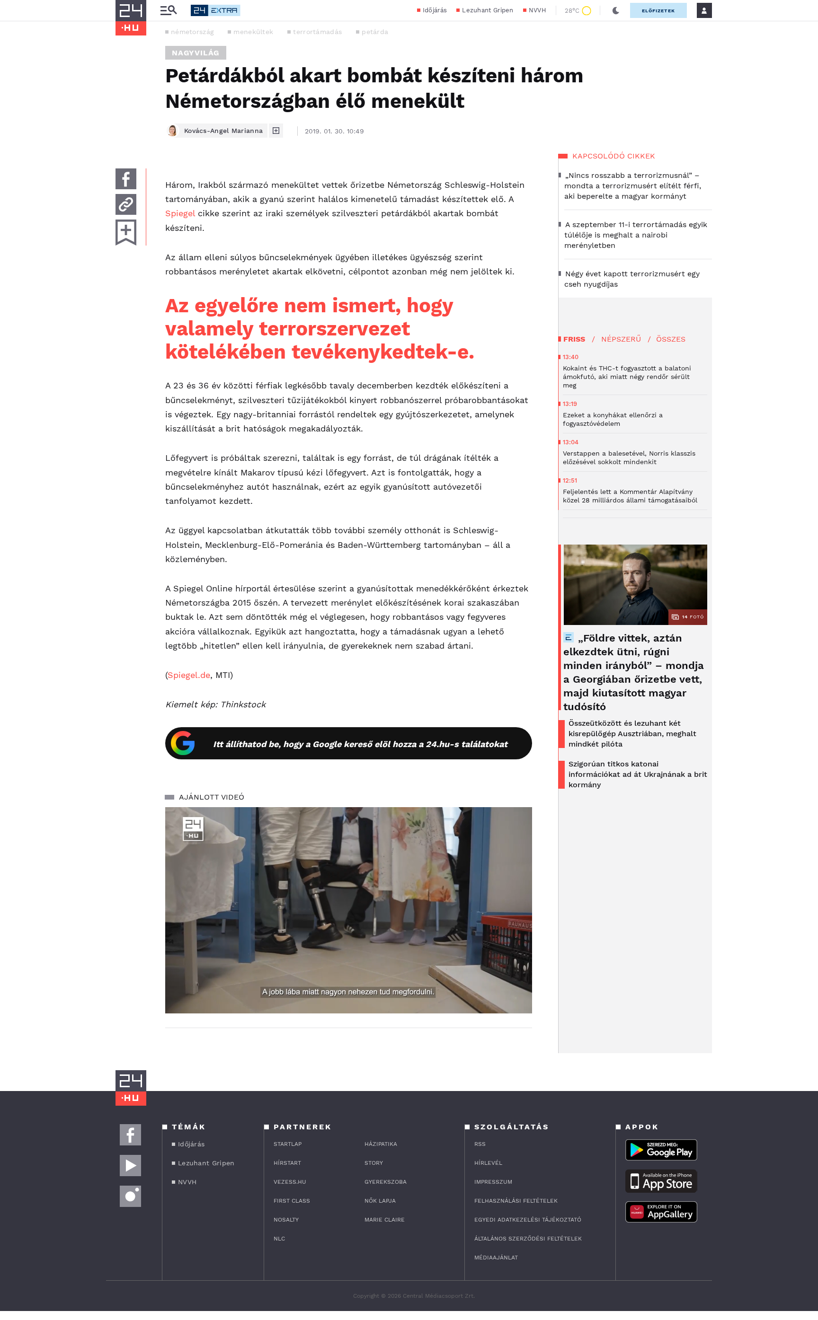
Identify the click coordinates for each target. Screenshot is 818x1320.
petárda (375, 31)
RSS (480, 1144)
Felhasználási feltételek (516, 1200)
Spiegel (180, 213)
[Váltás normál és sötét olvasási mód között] (616, 10)
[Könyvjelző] (126, 233)
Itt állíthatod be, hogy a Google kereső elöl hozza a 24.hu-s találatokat (360, 744)
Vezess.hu (290, 1182)
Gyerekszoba (386, 1182)
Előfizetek (658, 10)
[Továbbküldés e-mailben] (126, 204)
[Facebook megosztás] (126, 178)
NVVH (537, 10)
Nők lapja (380, 1200)
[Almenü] (168, 10)
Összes (670, 338)
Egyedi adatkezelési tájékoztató (527, 1219)
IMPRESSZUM (493, 1182)
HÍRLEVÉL (488, 1163)
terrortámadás (317, 31)
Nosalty (286, 1219)
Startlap (288, 1144)
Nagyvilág (196, 52)
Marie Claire (385, 1219)
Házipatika (381, 1144)
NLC (279, 1238)
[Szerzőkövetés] (276, 130)
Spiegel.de (189, 675)
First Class (292, 1200)
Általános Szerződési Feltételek (528, 1238)
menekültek (253, 31)
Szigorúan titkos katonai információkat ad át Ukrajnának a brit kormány (638, 774)
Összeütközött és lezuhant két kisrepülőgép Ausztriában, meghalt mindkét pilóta (632, 733)
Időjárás (435, 10)
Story (374, 1163)
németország (192, 31)
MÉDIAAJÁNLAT (496, 1257)
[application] (348, 910)
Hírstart (287, 1163)
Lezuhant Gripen (488, 10)
